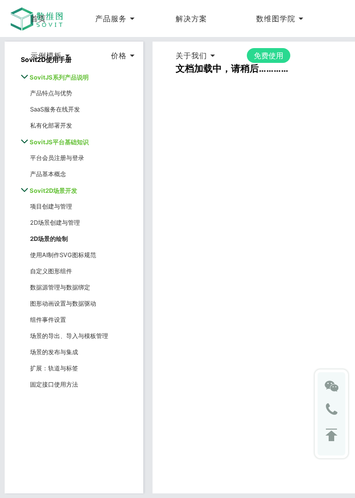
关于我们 (191, 55)
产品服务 (111, 18)
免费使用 (268, 55)
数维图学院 (275, 18)
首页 (38, 18)
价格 (119, 55)
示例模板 (46, 55)
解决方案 (191, 18)
